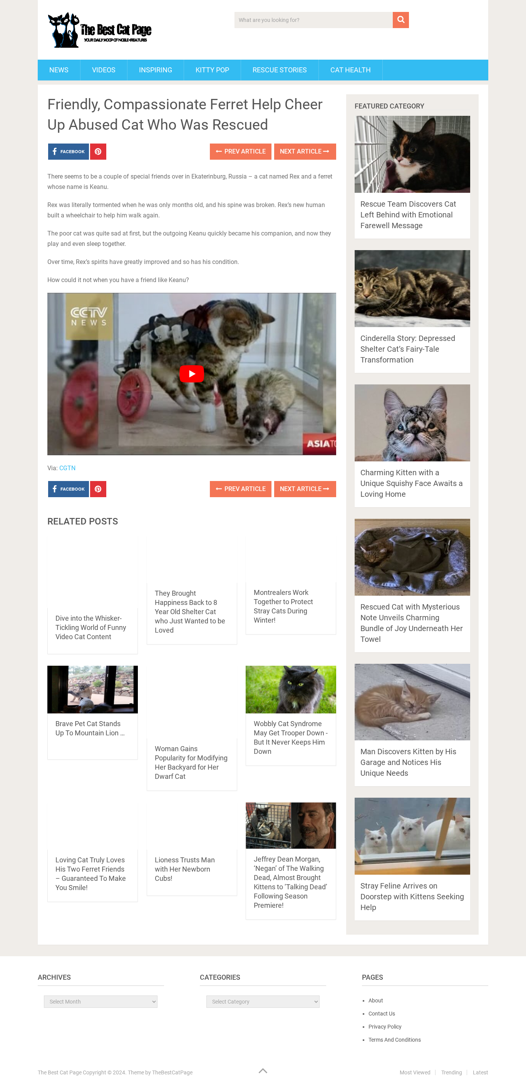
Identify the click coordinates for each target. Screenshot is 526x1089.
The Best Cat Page (60, 1072)
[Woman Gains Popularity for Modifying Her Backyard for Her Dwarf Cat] (192, 702)
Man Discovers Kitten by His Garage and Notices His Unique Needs (408, 762)
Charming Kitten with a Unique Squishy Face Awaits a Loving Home (411, 483)
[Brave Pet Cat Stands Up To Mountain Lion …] (92, 689)
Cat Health (350, 70)
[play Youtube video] (191, 374)
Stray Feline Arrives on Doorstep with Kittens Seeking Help (412, 896)
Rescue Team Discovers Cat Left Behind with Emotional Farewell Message (408, 214)
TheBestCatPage (172, 1072)
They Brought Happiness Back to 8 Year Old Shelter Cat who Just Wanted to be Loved (190, 611)
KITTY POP (212, 70)
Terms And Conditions (395, 1040)
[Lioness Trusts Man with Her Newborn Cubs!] (192, 826)
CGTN (67, 468)
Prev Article (244, 151)
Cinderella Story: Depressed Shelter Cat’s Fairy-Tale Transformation (407, 349)
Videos (104, 70)
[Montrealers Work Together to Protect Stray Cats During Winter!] (291, 559)
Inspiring (155, 70)
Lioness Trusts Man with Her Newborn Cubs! (185, 869)
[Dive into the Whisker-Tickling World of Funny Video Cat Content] (92, 572)
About (376, 1000)
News (59, 70)
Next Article (301, 151)
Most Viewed (415, 1072)
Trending (451, 1072)
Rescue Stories (280, 70)
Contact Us (382, 1013)
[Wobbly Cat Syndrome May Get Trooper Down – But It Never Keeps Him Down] (291, 689)
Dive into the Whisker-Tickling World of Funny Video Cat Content (90, 627)
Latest (480, 1072)
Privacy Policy (385, 1027)
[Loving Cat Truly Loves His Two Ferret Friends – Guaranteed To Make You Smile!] (92, 826)
